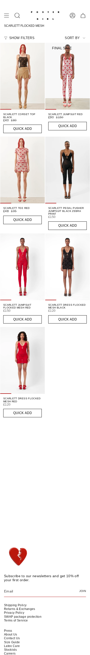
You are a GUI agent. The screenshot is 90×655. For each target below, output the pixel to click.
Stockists (10, 649)
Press (8, 630)
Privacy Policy (14, 612)
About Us (10, 634)
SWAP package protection (23, 616)
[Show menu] (7, 15)
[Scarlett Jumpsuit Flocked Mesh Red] (22, 266)
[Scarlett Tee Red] (22, 170)
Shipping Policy (15, 605)
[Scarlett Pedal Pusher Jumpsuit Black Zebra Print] (67, 170)
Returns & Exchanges (19, 609)
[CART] (83, 15)
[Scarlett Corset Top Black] (22, 76)
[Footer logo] (18, 556)
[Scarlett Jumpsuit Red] (67, 76)
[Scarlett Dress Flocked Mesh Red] (22, 360)
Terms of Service (16, 620)
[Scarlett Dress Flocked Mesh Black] (67, 266)
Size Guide (12, 642)
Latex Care (12, 646)
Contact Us (12, 638)
